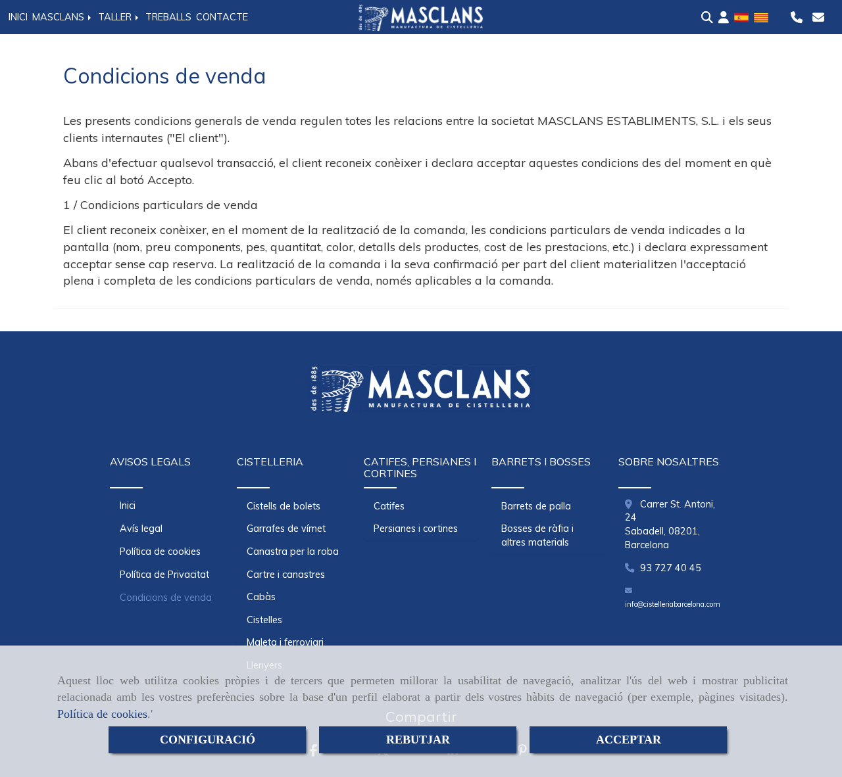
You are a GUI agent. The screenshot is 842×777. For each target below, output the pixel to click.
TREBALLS (168, 17)
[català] (761, 16)
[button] (723, 18)
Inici (128, 505)
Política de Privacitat (164, 574)
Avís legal (141, 528)
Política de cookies (102, 713)
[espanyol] (741, 16)
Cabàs (261, 597)
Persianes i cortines (416, 528)
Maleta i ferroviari (285, 642)
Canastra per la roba (293, 551)
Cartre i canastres (286, 574)
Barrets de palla (536, 506)
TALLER (116, 17)
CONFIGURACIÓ (207, 739)
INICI (18, 17)
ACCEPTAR (628, 739)
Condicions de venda (166, 597)
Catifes (389, 506)
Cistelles (264, 620)
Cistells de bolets (283, 506)
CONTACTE (222, 17)
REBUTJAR (418, 739)
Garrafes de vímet (286, 528)
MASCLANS (59, 17)
